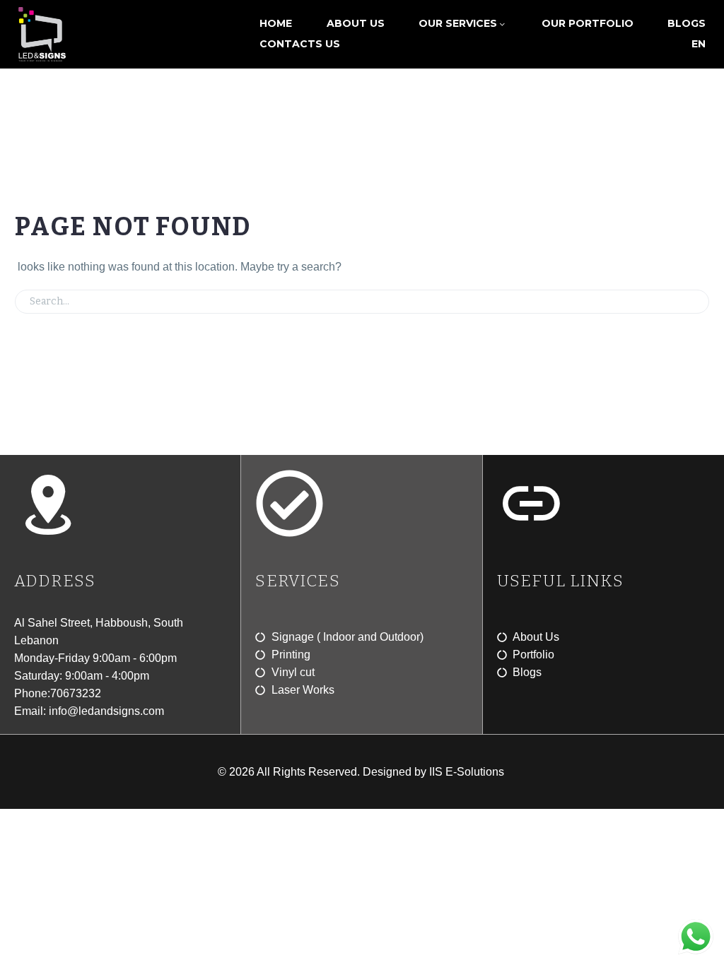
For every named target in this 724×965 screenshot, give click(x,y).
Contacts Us (299, 43)
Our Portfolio (588, 23)
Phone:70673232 (57, 693)
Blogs (686, 23)
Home (275, 23)
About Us (356, 23)
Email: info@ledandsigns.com (89, 711)
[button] (692, 302)
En (698, 43)
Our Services (458, 23)
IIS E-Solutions (468, 772)
